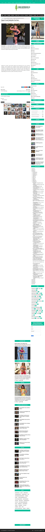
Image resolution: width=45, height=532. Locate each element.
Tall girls (41, 15)
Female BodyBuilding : (36, 199)
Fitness (35, 15)
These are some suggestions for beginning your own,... (37, 276)
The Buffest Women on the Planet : (39, 147)
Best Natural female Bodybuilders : (38, 236)
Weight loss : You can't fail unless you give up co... (38, 232)
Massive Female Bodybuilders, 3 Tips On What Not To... (38, 188)
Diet (37, 15)
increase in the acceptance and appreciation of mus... (37, 238)
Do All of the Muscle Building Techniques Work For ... (37, 242)
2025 (33, 169)
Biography (30, 15)
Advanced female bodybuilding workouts (37, 222)
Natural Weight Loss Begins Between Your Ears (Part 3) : (39, 131)
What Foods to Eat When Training (37, 233)
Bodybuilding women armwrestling (38, 256)
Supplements (34, 56)
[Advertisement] (15, 57)
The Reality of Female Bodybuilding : (38, 275)
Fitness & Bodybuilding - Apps (22, 497)
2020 (33, 281)
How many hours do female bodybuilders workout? (37, 215)
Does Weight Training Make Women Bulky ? (38, 183)
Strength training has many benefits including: (38, 213)
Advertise (9, 2)
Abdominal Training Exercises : (37, 225)
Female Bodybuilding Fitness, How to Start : (38, 235)
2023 (33, 171)
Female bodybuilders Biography (16, 21)
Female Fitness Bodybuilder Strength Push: (24, 474)
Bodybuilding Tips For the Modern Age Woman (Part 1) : (40, 134)
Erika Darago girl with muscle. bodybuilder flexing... (37, 211)
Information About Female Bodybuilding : (38, 260)
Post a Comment (4, 99)
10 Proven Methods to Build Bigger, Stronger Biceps (24, 455)
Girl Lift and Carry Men (35, 299)
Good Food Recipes (34, 90)
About (5, 2)
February (34, 181)
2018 (33, 283)
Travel (33, 106)
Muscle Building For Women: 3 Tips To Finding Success (38, 202)
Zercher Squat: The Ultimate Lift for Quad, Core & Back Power (24, 462)
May (33, 178)
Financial (33, 102)
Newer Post (2, 102)
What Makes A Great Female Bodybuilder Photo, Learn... (37, 251)
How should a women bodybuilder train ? (38, 262)
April (33, 179)
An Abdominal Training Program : (37, 259)
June (33, 177)
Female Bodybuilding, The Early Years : (38, 269)
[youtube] (41, 1)
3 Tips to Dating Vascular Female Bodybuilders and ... (37, 218)
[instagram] (37, 1)
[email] (40, 1)
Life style (30, 2)
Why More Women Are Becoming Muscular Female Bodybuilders (23, 431)
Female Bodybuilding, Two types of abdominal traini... (38, 245)
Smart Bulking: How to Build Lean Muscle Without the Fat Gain (24, 435)
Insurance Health (34, 78)
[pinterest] (43, 1)
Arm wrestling (34, 62)
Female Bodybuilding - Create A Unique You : (38, 270)
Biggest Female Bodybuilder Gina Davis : (38, 201)
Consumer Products (35, 72)
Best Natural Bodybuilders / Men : (37, 197)
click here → (27, 378)
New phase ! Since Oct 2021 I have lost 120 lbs (38, 272)
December (34, 172)
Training (8, 15)
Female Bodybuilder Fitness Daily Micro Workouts (24, 408)
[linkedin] (19, 380)
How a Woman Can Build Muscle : (37, 212)
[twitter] (32, 1)
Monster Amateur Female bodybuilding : (39, 151)
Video (22, 506)
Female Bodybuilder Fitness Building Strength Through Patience (24, 428)
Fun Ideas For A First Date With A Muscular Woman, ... (37, 217)
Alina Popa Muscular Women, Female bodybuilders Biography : (24, 482)
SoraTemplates (4, 530)
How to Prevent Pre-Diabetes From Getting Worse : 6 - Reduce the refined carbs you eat (37, 139)
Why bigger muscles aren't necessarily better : (38, 228)
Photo (26, 2)
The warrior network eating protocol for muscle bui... (38, 230)
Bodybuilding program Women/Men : (38, 268)
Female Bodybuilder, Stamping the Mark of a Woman (37, 247)
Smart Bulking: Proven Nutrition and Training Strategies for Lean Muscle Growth (24, 416)
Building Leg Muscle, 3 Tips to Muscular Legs (21, 343)
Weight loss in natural (35, 316)
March (34, 180)
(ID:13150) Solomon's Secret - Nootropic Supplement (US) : (40, 159)
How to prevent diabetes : (36, 194)
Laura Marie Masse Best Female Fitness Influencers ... (37, 186)
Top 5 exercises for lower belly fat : (38, 219)
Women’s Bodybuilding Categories (37, 248)
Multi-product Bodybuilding (36, 80)
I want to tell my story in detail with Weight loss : (39, 155)
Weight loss (17, 15)
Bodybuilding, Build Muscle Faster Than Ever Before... (38, 185)
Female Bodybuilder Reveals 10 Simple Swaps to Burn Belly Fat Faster (24, 466)
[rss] (38, 1)
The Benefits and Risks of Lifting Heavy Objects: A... (38, 190)
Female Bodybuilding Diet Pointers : (38, 257)
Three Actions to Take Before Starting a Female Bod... (38, 196)
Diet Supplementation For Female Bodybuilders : (37, 253)
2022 (33, 279)
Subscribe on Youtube (35, 114)
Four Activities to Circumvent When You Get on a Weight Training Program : (40, 162)
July (33, 176)
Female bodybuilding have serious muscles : (39, 127)
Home (2, 2)
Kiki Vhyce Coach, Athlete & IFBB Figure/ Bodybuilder (37, 224)
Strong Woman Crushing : (36, 240)
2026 (33, 168)
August (34, 175)
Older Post (28, 102)
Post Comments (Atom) (8, 103)
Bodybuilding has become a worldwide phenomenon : (38, 191)
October (34, 173)
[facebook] (34, 1)
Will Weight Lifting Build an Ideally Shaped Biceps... (37, 274)
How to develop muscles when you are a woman (38, 243)
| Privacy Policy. (13, 530)
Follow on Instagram (35, 116)
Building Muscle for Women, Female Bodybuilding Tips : (38, 227)
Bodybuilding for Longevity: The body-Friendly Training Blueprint (24, 439)
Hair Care (33, 77)
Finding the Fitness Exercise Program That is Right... (38, 193)
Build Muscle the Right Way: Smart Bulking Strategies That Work (24, 470)
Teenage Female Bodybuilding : (37, 258)
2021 (33, 280)
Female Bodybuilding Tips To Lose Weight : (38, 255)
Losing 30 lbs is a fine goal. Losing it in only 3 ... (38, 278)
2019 (33, 282)
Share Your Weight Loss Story (20, 2)
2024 (33, 170)
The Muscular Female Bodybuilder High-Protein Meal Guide (24, 412)
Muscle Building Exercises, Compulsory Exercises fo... (38, 207)
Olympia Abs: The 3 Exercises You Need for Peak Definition (24, 443)
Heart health (34, 93)
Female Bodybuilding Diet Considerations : (36, 264)
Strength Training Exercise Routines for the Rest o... (38, 206)
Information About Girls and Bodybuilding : (23, 478)
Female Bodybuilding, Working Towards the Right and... (38, 221)
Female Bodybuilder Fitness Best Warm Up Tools (24, 420)
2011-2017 (10, 530)
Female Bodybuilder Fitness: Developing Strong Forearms (24, 424)
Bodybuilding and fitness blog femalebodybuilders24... (37, 204)
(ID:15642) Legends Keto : (39, 142)
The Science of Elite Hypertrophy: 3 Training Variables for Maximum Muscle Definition (24, 486)
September (34, 174)
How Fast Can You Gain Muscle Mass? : (38, 254)
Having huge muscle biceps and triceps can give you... (38, 198)
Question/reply (34, 310)
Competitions (34, 59)
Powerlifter (33, 65)
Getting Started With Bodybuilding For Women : (38, 209)
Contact (13, 2)
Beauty (33, 71)
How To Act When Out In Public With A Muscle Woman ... (38, 267)
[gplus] (35, 1)
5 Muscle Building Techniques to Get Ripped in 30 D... (38, 239)
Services (40, 310)
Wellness (26, 15)
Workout (34, 2)
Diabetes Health (4, 17)
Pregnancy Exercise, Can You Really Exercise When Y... (38, 265)
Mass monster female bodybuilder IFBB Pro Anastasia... (38, 249)
